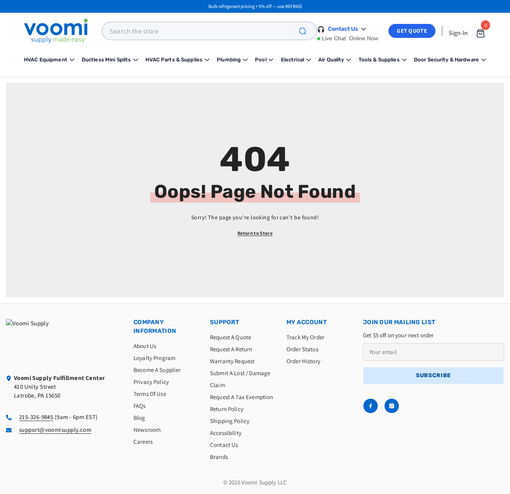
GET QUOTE (412, 30)
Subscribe (433, 375)
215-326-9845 (36, 417)
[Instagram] (391, 405)
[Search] (307, 30)
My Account (306, 322)
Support (224, 322)
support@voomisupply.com (55, 429)
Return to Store (255, 233)
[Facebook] (370, 405)
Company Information (154, 327)
